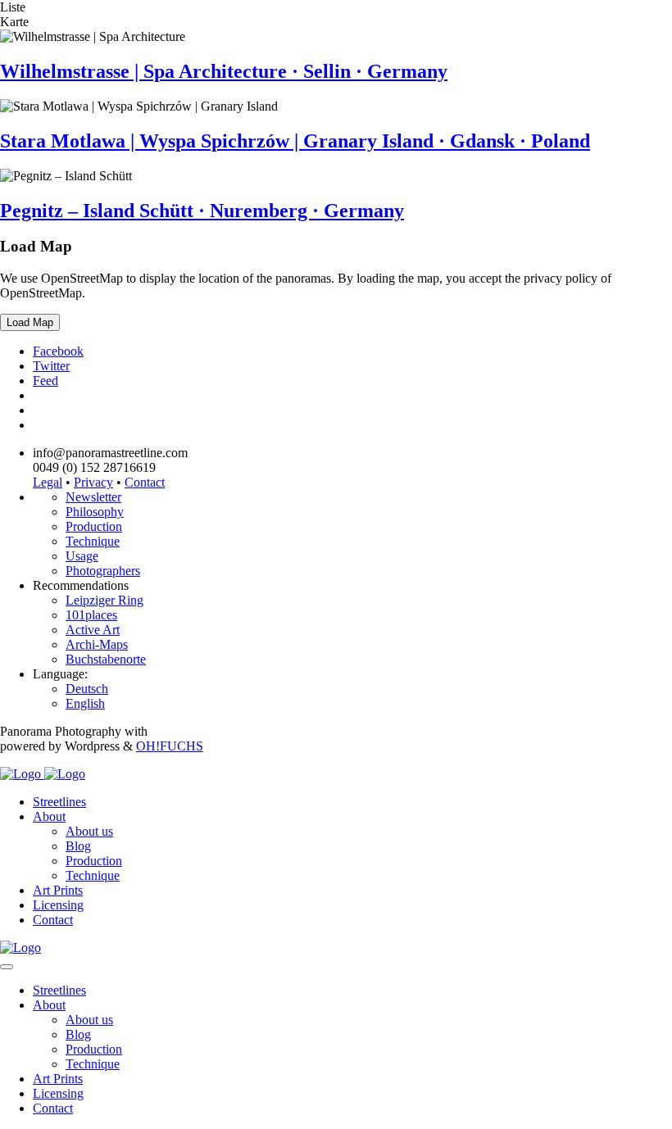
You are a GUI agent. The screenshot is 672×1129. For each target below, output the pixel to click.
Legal (47, 482)
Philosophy (95, 512)
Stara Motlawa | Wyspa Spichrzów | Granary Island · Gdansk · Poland (295, 141)
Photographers (103, 571)
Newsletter (93, 497)
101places (91, 615)
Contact (145, 482)
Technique (93, 541)
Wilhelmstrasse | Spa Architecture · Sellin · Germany (223, 71)
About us (89, 831)
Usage (82, 556)
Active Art (93, 630)
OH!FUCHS (169, 746)
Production (94, 526)
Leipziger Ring (104, 600)
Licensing (58, 905)
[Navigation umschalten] (6, 966)
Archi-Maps (97, 644)
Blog (78, 846)
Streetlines (59, 802)
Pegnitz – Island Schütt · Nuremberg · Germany (202, 210)
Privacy (93, 482)
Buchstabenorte (106, 659)
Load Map (30, 322)
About (49, 816)
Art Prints (58, 890)
